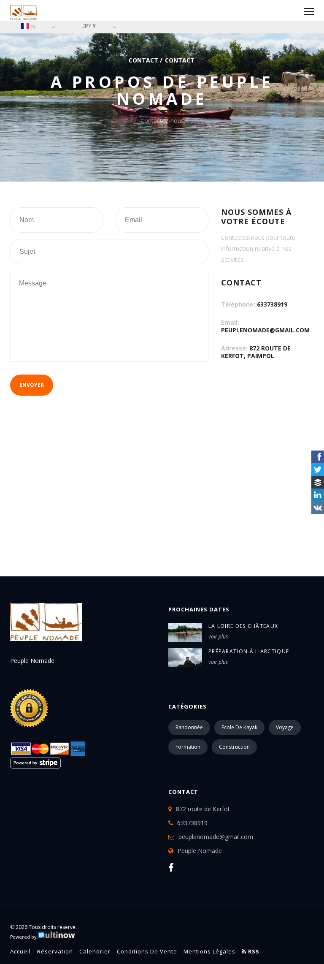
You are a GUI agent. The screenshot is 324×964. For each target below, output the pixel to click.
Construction (234, 746)
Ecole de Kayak (239, 727)
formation (188, 746)
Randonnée (189, 727)
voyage (285, 727)
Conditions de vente (147, 951)
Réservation (55, 951)
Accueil (20, 951)
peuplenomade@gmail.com (265, 330)
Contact (143, 60)
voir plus (218, 636)
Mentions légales (209, 951)
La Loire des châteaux (243, 626)
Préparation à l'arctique (248, 651)
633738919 (272, 304)
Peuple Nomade (200, 851)
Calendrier (95, 951)
